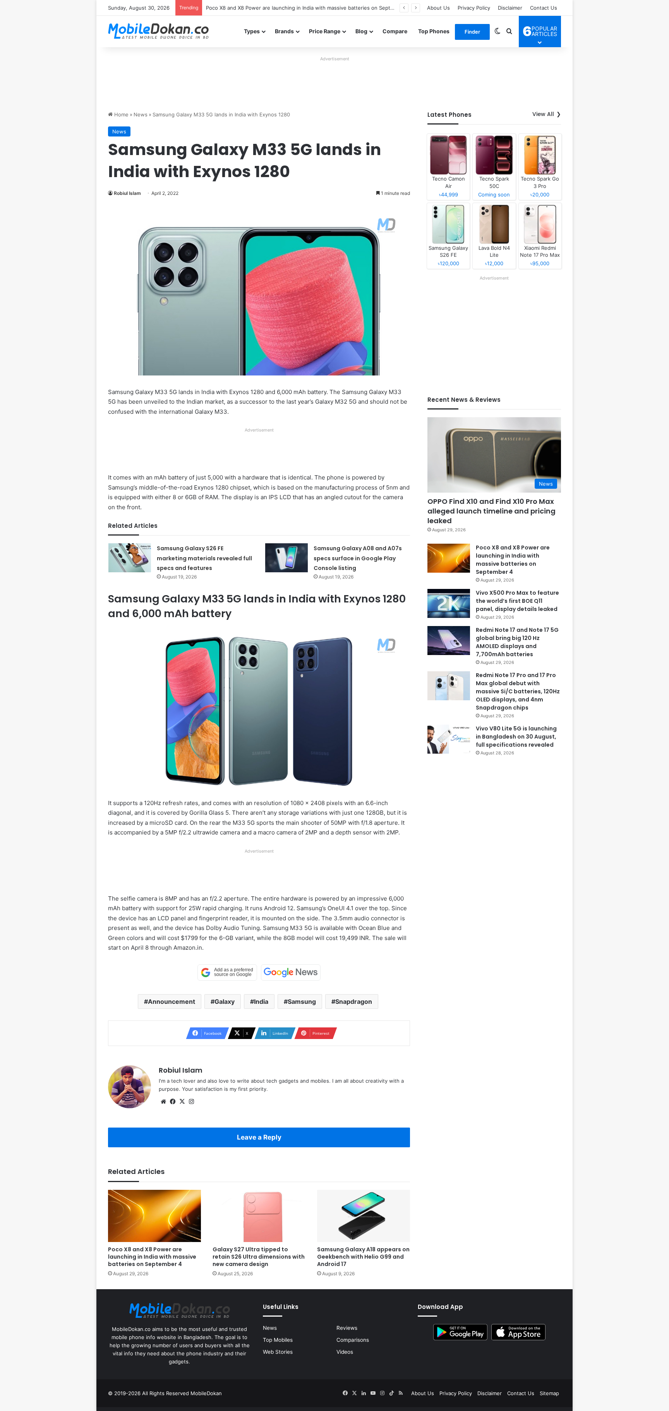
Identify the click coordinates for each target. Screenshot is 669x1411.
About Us (438, 8)
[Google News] (291, 972)
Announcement (171, 1001)
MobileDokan (206, 1393)
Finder (472, 32)
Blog (361, 31)
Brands (284, 31)
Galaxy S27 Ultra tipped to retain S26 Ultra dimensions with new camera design (259, 1257)
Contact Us (543, 8)
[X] (182, 1101)
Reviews (346, 1328)
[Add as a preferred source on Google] (227, 972)
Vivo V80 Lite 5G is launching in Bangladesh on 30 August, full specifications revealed (516, 737)
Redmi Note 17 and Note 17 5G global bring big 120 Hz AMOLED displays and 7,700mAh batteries (517, 642)
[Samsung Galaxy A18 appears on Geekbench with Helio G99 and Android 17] (363, 1216)
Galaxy (224, 1001)
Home (121, 114)
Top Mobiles (278, 1340)
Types (252, 31)
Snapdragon (353, 1001)
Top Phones (433, 31)
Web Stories (278, 1352)
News (141, 114)
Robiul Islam (127, 193)
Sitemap (549, 1393)
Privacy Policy (474, 8)
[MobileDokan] (158, 31)
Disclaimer (510, 8)
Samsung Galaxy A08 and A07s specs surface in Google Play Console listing (358, 558)
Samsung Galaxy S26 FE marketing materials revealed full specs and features (204, 558)
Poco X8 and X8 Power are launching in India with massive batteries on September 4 (308, 8)
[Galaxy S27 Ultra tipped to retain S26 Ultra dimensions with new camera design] (259, 1216)
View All (543, 114)
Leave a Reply (259, 1137)
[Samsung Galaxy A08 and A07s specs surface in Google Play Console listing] (286, 557)
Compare (395, 31)
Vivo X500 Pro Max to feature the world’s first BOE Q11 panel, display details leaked (517, 601)
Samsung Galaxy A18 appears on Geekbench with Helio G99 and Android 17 (363, 1257)
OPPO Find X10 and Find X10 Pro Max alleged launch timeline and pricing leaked (491, 510)
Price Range (324, 31)
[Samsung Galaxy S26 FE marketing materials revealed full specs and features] (129, 557)
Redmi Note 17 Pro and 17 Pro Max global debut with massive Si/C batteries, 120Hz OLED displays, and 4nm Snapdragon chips (518, 691)
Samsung (302, 1001)
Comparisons (352, 1340)
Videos (344, 1352)
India (261, 1001)
